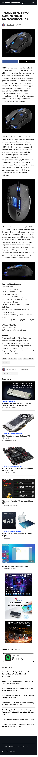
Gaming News (11, 433)
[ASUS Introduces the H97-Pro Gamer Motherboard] (18, 456)
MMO (20, 358)
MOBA (25, 358)
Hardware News (11, 401)
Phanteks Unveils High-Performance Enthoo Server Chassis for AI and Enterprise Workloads (17, 674)
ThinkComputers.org (14, 2)
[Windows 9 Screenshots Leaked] (18, 553)
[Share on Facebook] (10, 61)
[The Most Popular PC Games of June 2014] (18, 488)
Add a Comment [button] (11, 374)
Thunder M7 (6, 362)
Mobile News (18, 531)
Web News (10, 564)
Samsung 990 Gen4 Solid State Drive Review (18, 719)
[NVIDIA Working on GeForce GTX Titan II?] (18, 423)
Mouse (31, 358)
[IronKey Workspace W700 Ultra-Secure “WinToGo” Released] (18, 390)
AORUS (4, 358)
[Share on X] (27, 61)
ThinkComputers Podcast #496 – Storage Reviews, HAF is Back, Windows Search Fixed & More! (18, 712)
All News (5, 401)
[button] (3, 3)
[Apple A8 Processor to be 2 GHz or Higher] (18, 521)
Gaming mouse (12, 358)
